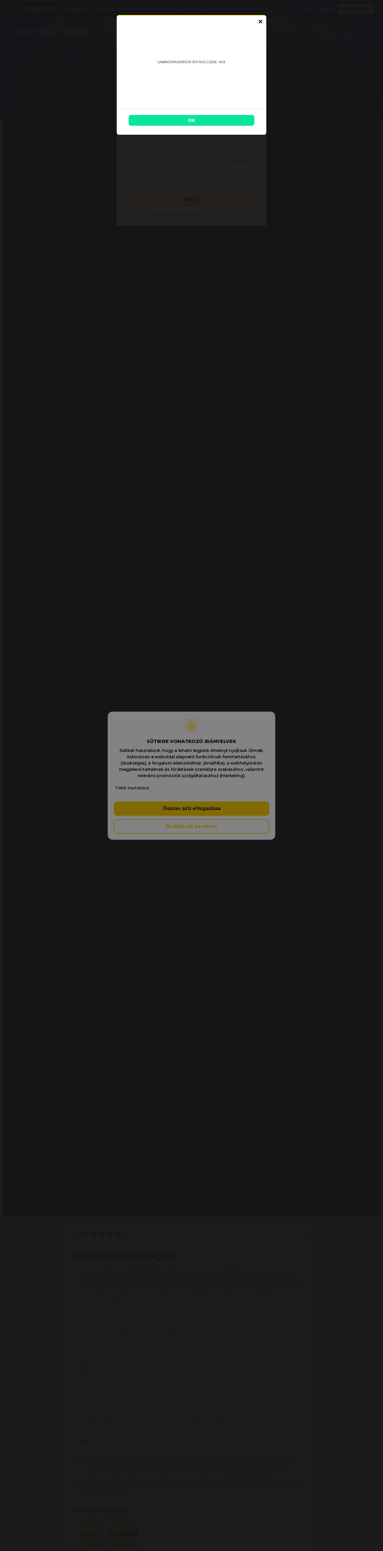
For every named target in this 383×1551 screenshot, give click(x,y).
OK (191, 120)
